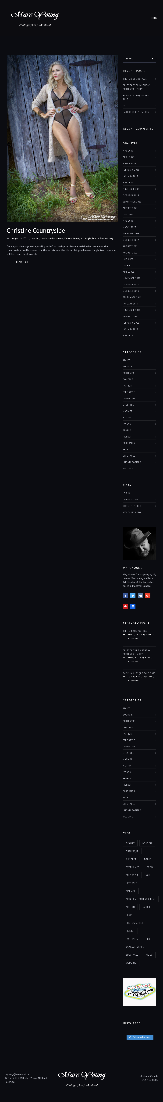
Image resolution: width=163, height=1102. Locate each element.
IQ (124, 105)
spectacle (132, 955)
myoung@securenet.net (18, 1074)
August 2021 (130, 252)
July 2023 (128, 214)
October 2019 (131, 291)
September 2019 (132, 297)
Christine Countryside (36, 230)
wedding (131, 962)
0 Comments (133, 638)
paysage (127, 424)
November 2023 (132, 189)
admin (35, 238)
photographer (134, 923)
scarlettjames (135, 947)
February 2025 (131, 170)
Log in (126, 493)
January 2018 (130, 329)
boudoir (51, 238)
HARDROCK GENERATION (136, 112)
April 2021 (129, 272)
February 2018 (131, 323)
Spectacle (129, 456)
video (149, 955)
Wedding (128, 468)
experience (132, 867)
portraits (132, 939)
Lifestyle (87, 238)
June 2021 (128, 265)
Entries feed (130, 499)
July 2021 (128, 259)
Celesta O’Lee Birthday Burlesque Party (136, 87)
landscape (129, 398)
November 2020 (132, 278)
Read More (22, 262)
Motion (127, 417)
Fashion (68, 238)
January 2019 (130, 303)
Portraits (104, 238)
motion (130, 907)
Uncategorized (132, 462)
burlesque (129, 373)
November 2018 (132, 310)
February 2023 (131, 233)
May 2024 (128, 182)
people (130, 915)
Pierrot (127, 436)
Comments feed (132, 506)
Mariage (127, 411)
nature (147, 907)
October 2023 (131, 195)
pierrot (130, 931)
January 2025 (130, 176)
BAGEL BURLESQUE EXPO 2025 (136, 97)
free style (77, 238)
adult (44, 238)
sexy (111, 238)
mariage (131, 891)
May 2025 (128, 150)
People (95, 238)
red (148, 939)
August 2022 (130, 246)
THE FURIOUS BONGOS (135, 79)
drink (147, 859)
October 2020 (131, 284)
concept (60, 238)
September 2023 (132, 201)
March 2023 (129, 227)
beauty (130, 843)
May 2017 (128, 335)
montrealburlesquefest (141, 899)
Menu (154, 18)
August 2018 (130, 316)
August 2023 (130, 208)
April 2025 (129, 157)
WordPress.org (132, 512)
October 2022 (131, 240)
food (150, 867)
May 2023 (128, 221)
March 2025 (129, 163)
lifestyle (131, 883)
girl (148, 875)
